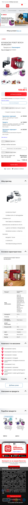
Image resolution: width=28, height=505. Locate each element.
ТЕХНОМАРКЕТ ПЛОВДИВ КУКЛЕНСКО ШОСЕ (14, 361)
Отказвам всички (15, 499)
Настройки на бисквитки (15, 502)
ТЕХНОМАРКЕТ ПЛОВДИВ (11, 358)
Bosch (18, 337)
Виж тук (19, 31)
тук (3, 493)
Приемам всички (15, 496)
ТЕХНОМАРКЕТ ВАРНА (10, 349)
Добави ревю (14, 385)
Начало (4, 10)
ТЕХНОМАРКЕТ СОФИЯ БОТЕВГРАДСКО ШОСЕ (14, 370)
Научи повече (17, 451)
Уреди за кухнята (22, 10)
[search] (17, 5)
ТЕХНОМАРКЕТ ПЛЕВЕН (10, 355)
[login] (24, 5)
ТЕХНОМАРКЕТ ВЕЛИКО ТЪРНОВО (13, 352)
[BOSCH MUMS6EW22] (8, 420)
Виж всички (4, 137)
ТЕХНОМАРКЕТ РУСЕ (9, 364)
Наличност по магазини (14, 148)
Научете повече (5, 100)
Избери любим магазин (8, 144)
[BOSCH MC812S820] (20, 420)
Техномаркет (16, 47)
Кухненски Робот (20, 292)
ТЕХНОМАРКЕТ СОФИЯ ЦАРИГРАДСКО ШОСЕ (14, 374)
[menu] (3, 5)
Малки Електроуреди (12, 10)
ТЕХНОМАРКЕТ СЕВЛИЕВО (11, 367)
